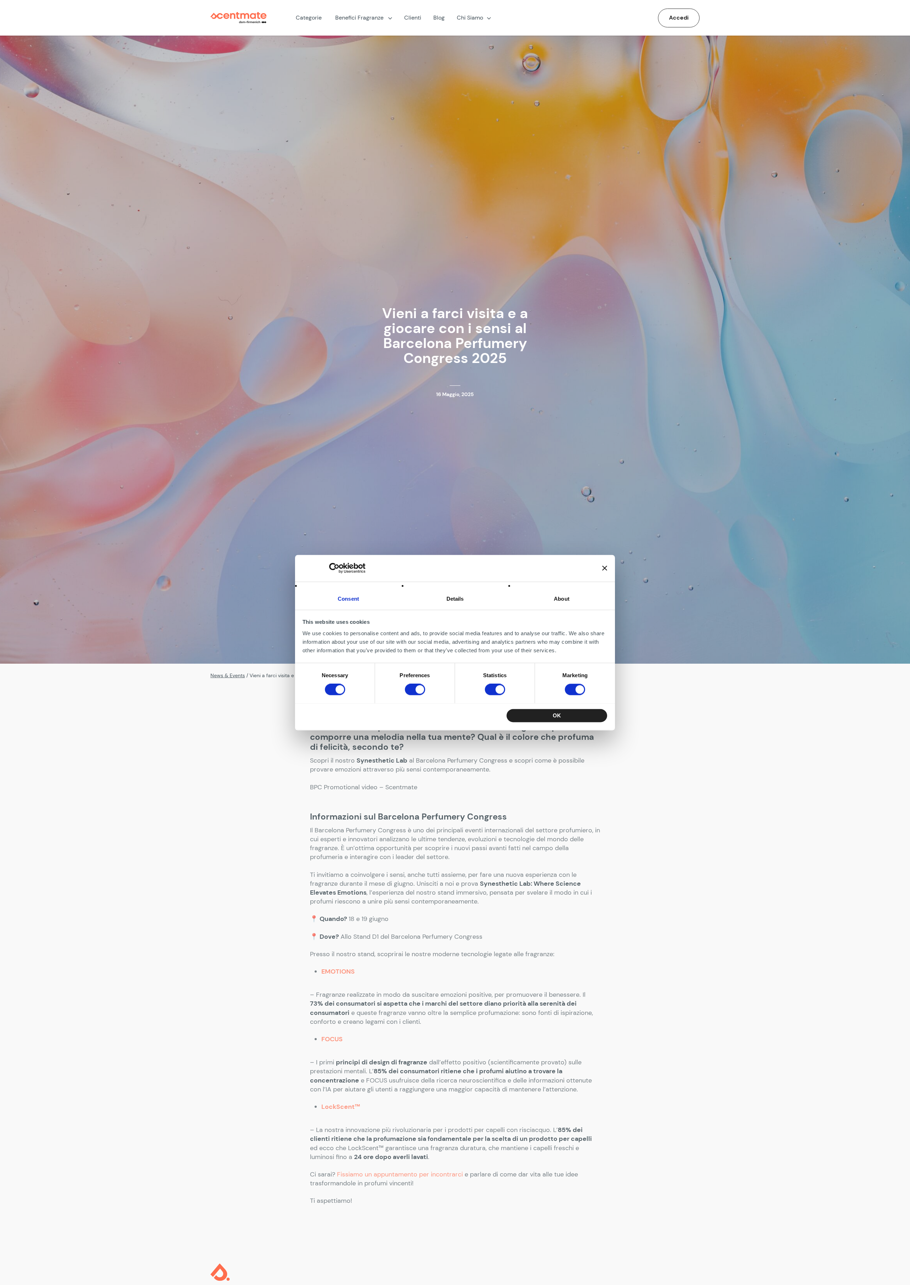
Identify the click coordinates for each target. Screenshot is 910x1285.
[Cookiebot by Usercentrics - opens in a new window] (334, 568)
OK (557, 715)
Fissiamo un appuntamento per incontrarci (400, 1174)
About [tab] (561, 599)
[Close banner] (604, 567)
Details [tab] (455, 599)
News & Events (227, 675)
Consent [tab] (348, 599)
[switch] (415, 689)
